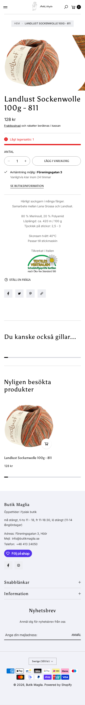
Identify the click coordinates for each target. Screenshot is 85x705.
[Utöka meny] (5, 7)
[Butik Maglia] (42, 6)
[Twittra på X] (19, 293)
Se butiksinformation (27, 186)
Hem (17, 23)
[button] (66, 7)
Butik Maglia (34, 684)
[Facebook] (8, 565)
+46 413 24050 (27, 544)
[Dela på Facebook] (8, 293)
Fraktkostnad (12, 125)
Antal (9, 151)
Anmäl (76, 635)
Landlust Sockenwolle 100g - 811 (28, 458)
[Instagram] (18, 565)
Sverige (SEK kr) (41, 661)
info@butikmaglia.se (25, 538)
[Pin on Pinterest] (30, 293)
